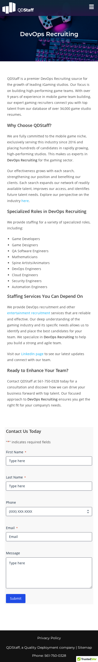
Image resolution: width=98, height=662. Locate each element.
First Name (16, 452)
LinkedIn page (32, 354)
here (25, 200)
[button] (92, 6)
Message (13, 553)
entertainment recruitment (28, 313)
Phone (11, 502)
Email (12, 528)
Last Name (16, 477)
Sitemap (85, 647)
